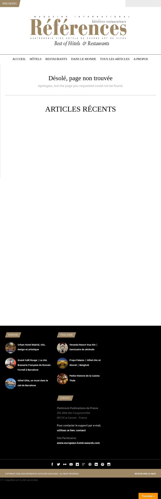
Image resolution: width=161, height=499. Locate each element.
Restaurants (56, 59)
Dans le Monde (83, 59)
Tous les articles (115, 59)
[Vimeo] (77, 465)
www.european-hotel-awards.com (78, 443)
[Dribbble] (90, 465)
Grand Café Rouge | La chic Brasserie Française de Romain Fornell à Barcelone (34, 365)
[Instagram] (108, 465)
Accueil (19, 59)
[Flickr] (64, 465)
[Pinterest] (102, 465)
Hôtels (36, 59)
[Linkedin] (96, 465)
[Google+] (83, 465)
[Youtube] (71, 465)
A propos (140, 59)
